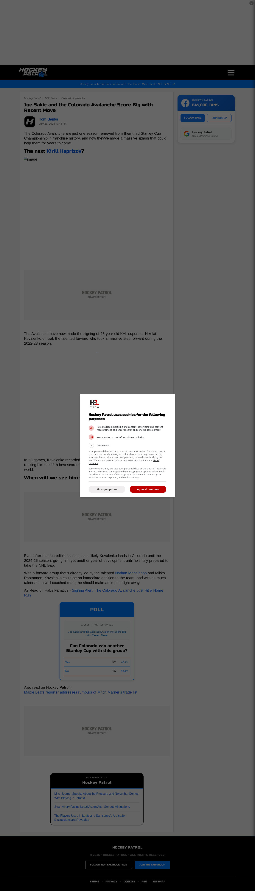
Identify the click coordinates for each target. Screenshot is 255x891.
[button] (127, 445)
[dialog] (127, 445)
